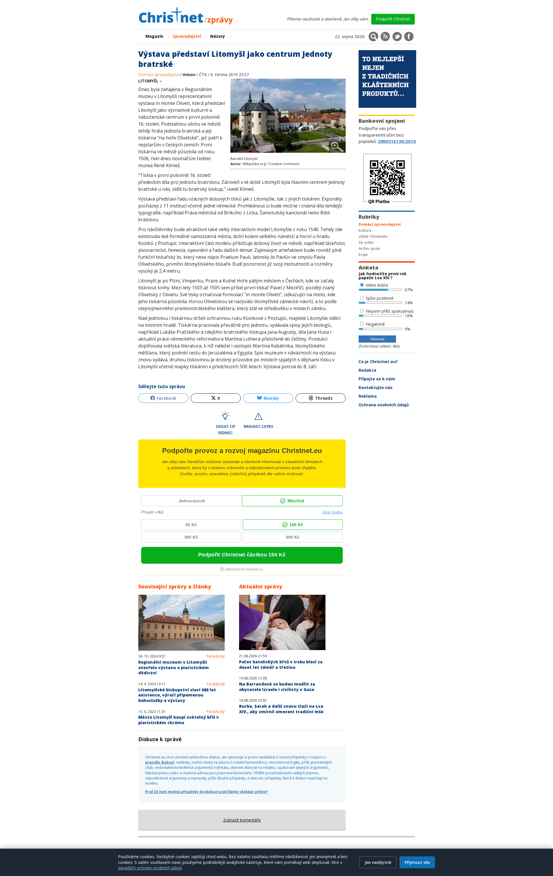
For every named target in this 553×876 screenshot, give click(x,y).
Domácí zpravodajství (159, 74)
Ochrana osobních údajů (384, 404)
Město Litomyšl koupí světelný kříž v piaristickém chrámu (178, 719)
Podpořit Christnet (393, 19)
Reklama (368, 396)
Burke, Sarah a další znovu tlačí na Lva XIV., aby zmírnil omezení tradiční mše (281, 708)
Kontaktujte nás (376, 387)
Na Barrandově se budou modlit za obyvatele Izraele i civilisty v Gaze (277, 686)
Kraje (363, 254)
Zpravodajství (187, 36)
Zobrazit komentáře (242, 820)
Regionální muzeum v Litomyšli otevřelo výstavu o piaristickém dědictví (173, 667)
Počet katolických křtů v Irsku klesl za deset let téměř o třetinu (281, 664)
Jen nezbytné (378, 862)
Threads (323, 398)
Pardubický (216, 656)
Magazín (154, 36)
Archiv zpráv (369, 248)
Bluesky (271, 398)
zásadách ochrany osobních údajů (150, 868)
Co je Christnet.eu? (378, 361)
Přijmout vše (417, 862)
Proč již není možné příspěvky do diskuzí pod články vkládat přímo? (206, 791)
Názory (217, 36)
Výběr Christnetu (373, 236)
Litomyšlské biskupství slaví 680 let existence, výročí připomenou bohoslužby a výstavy (177, 695)
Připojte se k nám (377, 379)
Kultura (365, 230)
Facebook (166, 398)
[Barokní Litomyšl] (288, 153)
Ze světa (366, 242)
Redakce (367, 370)
